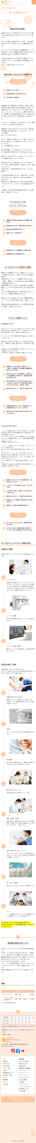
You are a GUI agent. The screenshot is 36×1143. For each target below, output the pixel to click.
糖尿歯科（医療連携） (25, 1068)
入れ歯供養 (22, 1091)
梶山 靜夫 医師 (7, 1075)
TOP (2, 8)
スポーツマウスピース (25, 1086)
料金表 (5, 1070)
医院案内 (5, 1061)
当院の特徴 (6, 1066)
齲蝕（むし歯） (23, 1064)
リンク (5, 1077)
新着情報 (5, 1080)
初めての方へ (6, 1064)
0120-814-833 (9, 1046)
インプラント (22, 1070)
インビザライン (23, 1084)
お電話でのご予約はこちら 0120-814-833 (18, 1099)
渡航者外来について (8, 1073)
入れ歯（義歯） (23, 1080)
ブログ (5, 1082)
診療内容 (21, 1059)
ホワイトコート (23, 1075)
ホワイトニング (23, 1073)
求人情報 (5, 1084)
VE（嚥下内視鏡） (24, 1061)
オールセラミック (24, 1077)
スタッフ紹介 (6, 1068)
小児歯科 (21, 1082)
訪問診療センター (24, 1089)
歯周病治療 (22, 1066)
